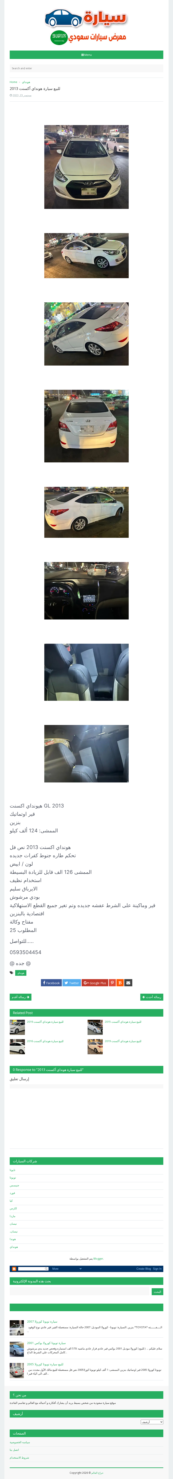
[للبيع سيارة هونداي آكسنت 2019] (17, 1027)
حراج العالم (97, 1473)
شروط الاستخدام (19, 1457)
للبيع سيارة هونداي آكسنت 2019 (45, 1022)
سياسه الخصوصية (20, 1442)
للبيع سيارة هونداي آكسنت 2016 (45, 1041)
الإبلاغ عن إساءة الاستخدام (31, 1307)
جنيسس (14, 1185)
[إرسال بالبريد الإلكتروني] (128, 982)
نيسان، (14, 1231)
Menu (88, 55)
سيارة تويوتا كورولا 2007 (42, 1321)
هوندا (13, 1239)
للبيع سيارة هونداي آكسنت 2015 (123, 1022)
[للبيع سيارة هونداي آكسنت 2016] (17, 1046)
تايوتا (12, 1170)
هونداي (20, 973)
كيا (11, 1201)
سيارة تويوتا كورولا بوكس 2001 (46, 1343)
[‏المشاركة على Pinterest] (112, 982)
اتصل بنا (14, 1450)
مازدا (12, 1216)
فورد (12, 1193)
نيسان (13, 1223)
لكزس (13, 1208)
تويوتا (13, 1177)
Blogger (98, 1258)
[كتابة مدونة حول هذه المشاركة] (120, 982)
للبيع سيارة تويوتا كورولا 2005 (45, 1364)
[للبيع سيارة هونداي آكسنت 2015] (95, 1027)
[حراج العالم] (86, 24)
